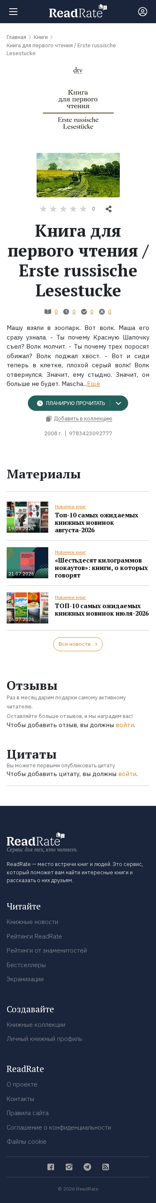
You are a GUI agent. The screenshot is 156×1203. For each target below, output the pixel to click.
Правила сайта (28, 1113)
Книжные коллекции (36, 1024)
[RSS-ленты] (105, 1167)
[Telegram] (87, 1167)
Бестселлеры (26, 965)
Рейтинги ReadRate (34, 936)
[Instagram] (69, 1167)
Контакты (20, 1099)
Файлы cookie (27, 1141)
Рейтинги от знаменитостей (47, 950)
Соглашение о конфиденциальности (59, 1127)
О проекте (22, 1084)
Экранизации (25, 979)
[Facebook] (50, 1167)
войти (125, 725)
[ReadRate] (78, 10)
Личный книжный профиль (44, 1039)
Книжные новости (32, 922)
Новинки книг (70, 506)
